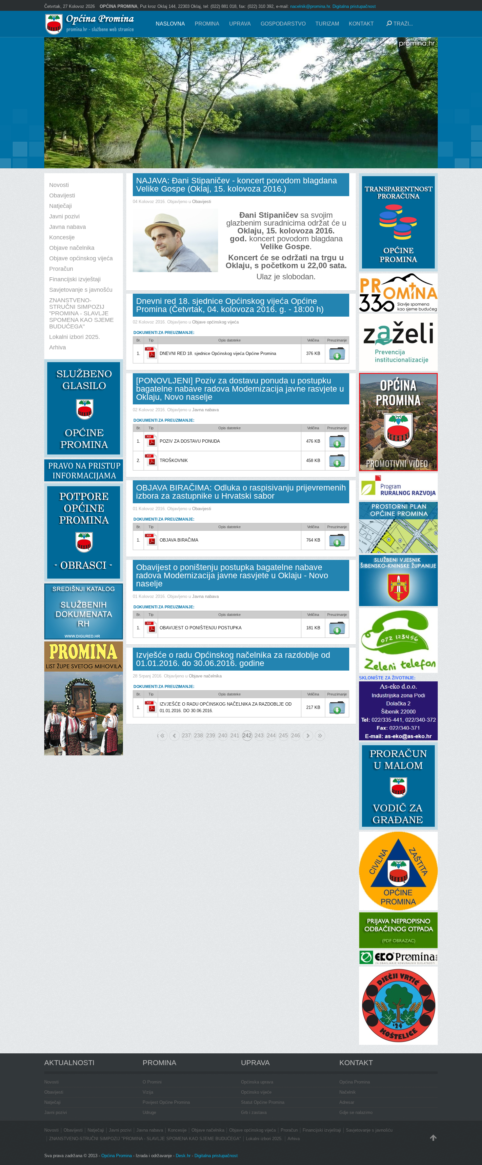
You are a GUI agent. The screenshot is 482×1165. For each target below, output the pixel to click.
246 (295, 735)
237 (186, 735)
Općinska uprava (257, 1082)
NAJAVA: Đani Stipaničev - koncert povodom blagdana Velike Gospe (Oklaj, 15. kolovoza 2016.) (236, 184)
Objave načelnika (205, 676)
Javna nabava (205, 409)
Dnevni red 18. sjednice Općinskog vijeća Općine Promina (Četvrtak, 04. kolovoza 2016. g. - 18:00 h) (230, 305)
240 (222, 735)
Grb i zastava (254, 1112)
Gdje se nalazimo (355, 1112)
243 (259, 735)
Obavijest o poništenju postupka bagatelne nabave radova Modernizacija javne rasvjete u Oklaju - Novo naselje (232, 575)
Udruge (149, 1112)
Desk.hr (183, 1155)
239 (210, 735)
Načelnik (347, 1092)
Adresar (346, 1102)
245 (283, 735)
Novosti (51, 1082)
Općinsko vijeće (256, 1092)
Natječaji (52, 1102)
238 (198, 735)
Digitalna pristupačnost (354, 6)
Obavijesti (201, 201)
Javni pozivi (55, 1112)
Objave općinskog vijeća (215, 322)
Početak (158, 735)
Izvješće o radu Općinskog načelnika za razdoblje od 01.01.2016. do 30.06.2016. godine (233, 659)
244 (271, 735)
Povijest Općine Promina (166, 1102)
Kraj (320, 735)
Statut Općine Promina (262, 1102)
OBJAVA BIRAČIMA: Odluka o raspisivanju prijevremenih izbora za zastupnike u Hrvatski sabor (241, 491)
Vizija (148, 1092)
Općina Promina (354, 1082)
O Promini (152, 1082)
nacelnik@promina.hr (310, 6)
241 (235, 735)
